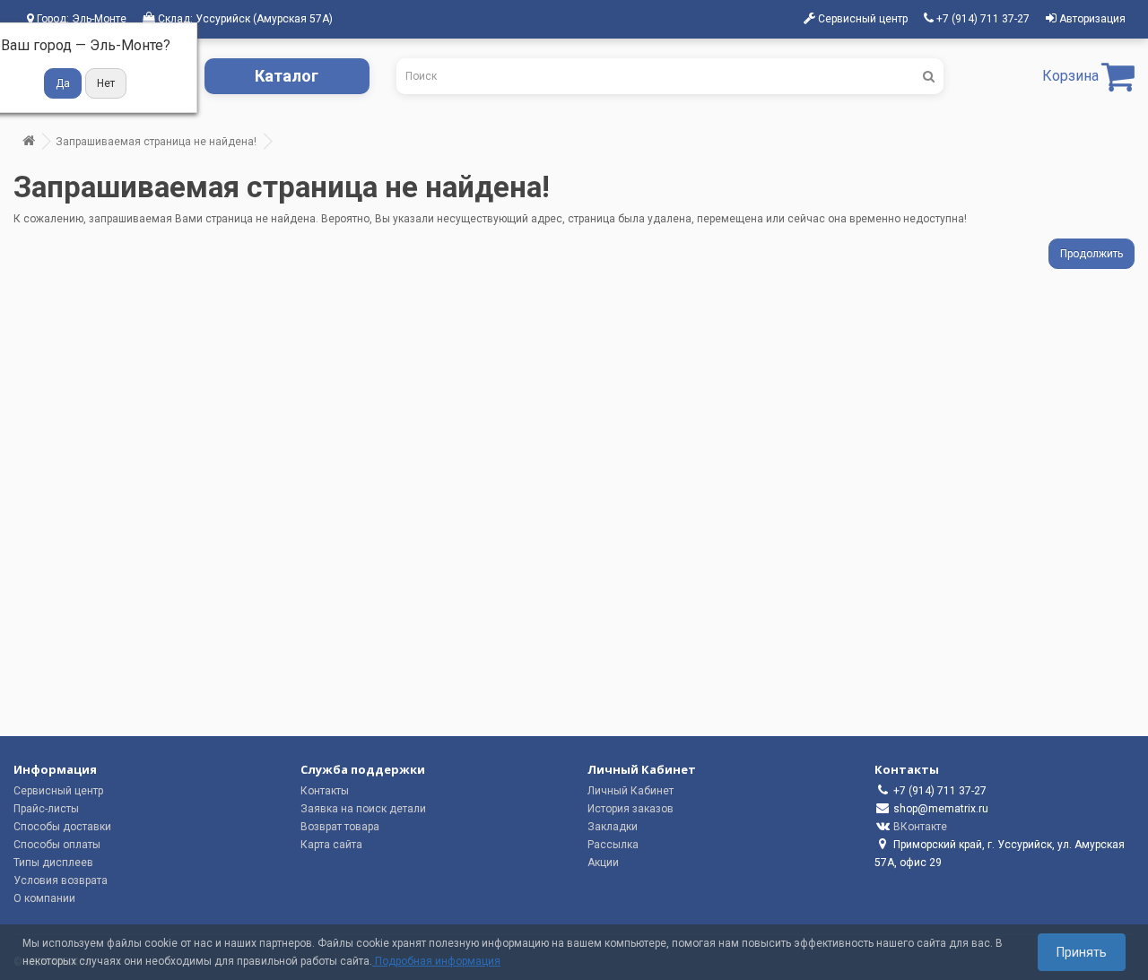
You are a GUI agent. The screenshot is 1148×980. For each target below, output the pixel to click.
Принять (1082, 952)
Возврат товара (339, 826)
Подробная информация (436, 961)
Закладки (612, 826)
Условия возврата (60, 880)
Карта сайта (331, 844)
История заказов (630, 808)
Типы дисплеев (53, 862)
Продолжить (1091, 253)
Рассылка (613, 844)
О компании (44, 898)
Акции (603, 862)
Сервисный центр (58, 791)
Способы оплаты (56, 844)
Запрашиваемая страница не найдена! (156, 141)
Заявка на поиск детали (363, 808)
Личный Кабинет (630, 791)
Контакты (324, 791)
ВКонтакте (920, 826)
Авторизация (1091, 19)
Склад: (244, 19)
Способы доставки (62, 826)
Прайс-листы (46, 808)
